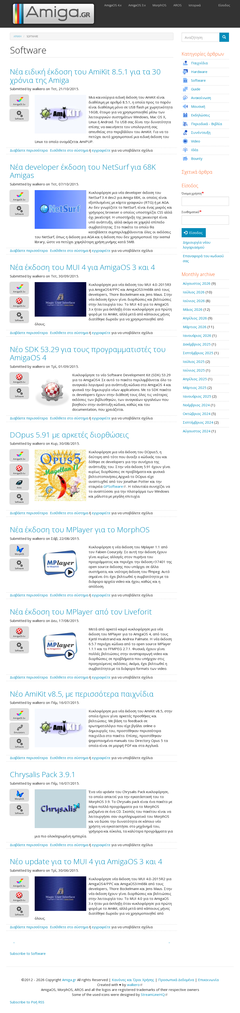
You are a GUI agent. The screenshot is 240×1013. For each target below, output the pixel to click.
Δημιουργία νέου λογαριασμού (196, 244)
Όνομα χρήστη (192, 194)
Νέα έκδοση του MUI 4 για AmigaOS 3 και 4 (82, 267)
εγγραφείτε (101, 150)
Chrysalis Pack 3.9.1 (42, 774)
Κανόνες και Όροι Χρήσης (133, 979)
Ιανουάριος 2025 (197, 396)
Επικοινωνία (208, 979)
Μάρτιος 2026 (194, 326)
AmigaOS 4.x (112, 5)
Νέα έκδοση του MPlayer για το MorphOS (80, 529)
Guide (195, 89)
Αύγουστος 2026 (196, 283)
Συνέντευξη (200, 132)
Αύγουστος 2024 (196, 431)
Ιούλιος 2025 (194, 361)
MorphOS (159, 5)
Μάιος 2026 (192, 309)
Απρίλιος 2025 (195, 378)
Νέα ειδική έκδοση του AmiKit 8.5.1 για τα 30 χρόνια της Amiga (85, 75)
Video (195, 141)
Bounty (196, 158)
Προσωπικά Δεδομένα (176, 979)
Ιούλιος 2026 (194, 292)
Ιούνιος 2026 (194, 300)
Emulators (19, 732)
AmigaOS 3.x (137, 5)
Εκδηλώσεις (200, 115)
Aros (19, 487)
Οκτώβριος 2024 (196, 413)
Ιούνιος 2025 (194, 370)
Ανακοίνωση (201, 97)
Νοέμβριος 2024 (196, 405)
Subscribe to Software (28, 953)
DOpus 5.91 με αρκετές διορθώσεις (69, 435)
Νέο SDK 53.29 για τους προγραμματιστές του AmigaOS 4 (88, 353)
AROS (177, 5)
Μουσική (198, 106)
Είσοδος (224, 5)
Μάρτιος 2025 (194, 387)
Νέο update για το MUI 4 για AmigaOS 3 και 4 (86, 861)
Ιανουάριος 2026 (197, 335)
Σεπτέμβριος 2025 (198, 352)
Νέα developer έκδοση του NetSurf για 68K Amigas (83, 171)
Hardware (199, 71)
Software (19, 118)
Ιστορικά (195, 5)
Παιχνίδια (199, 63)
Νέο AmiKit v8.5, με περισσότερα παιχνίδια (82, 694)
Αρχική (18, 36)
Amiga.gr (69, 979)
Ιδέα (194, 149)
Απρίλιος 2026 (195, 318)
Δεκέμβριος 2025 (197, 344)
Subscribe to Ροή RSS (27, 1002)
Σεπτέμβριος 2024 (198, 422)
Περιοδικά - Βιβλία (206, 123)
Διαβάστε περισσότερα (29, 150)
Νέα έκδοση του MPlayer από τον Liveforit (81, 611)
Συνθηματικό (190, 212)
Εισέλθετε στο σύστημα (69, 150)
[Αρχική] (55, 14)
